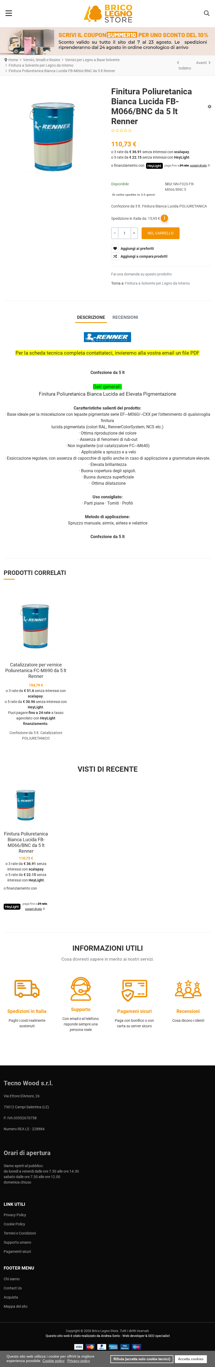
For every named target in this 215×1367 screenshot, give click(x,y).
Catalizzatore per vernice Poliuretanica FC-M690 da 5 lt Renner (35, 670)
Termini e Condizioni (20, 1233)
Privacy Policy (15, 1215)
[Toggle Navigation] (9, 13)
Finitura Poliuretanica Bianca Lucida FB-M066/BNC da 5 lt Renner (26, 842)
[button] (206, 14)
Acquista (11, 1297)
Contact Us (13, 1288)
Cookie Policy (14, 1224)
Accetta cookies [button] (190, 1359)
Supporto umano (17, 1242)
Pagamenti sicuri (17, 1251)
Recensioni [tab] (125, 317)
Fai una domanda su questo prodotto (141, 274)
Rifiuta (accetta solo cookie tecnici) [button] (142, 1359)
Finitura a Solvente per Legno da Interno (157, 283)
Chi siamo (12, 1279)
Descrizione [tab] (91, 317)
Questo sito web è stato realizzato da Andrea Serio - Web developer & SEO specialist (108, 1336)
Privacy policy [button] (78, 1361)
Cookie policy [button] (53, 1361)
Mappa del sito (16, 1306)
